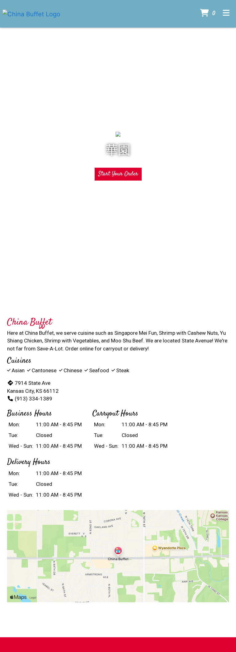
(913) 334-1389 (33, 399)
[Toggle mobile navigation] (226, 13)
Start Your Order (118, 174)
